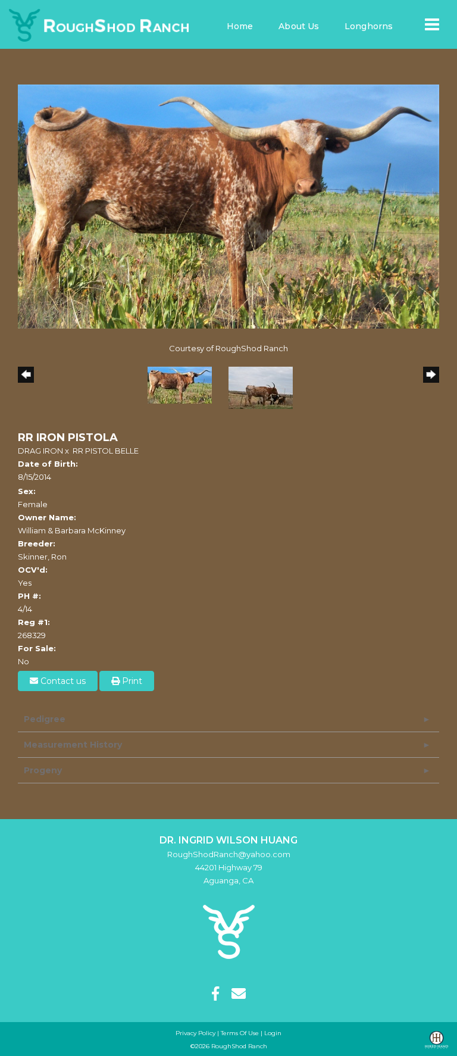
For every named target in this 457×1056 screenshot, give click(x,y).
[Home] (229, 931)
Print (131, 681)
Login (272, 1033)
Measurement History (73, 744)
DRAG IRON (40, 450)
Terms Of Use (240, 1033)
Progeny (43, 770)
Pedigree (44, 719)
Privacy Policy (195, 1033)
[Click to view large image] (228, 205)
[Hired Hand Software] (436, 1040)
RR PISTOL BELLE (106, 450)
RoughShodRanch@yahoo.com (228, 854)
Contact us (62, 681)
